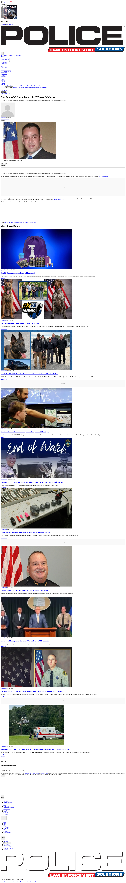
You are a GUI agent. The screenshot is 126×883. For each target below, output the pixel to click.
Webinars (21, 1)
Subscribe (3, 24)
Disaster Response (5, 59)
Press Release (21, 87)
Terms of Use (10, 881)
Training (2, 78)
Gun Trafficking (7, 222)
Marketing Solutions (38, 87)
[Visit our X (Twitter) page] (3, 762)
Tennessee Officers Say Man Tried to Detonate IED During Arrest (25, 532)
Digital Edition (9, 24)
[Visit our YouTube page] (5, 762)
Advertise (3, 87)
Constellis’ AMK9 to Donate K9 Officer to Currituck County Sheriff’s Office (29, 374)
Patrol (2, 64)
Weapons (3, 83)
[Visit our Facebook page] (1, 762)
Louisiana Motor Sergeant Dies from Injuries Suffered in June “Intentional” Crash (32, 482)
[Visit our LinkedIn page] (4, 762)
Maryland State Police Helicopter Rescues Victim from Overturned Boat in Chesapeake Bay (35, 749)
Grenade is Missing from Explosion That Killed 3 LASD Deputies (25, 641)
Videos (17, 1)
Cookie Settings (9, 87)
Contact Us (15, 87)
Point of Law (4, 67)
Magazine (12, 85)
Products (29, 85)
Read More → (4, 278)
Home (2, 93)
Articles (14, 1)
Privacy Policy (4, 881)
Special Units (4, 72)
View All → (3, 756)
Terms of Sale (16, 881)
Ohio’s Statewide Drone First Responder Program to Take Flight (25, 432)
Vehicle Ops (3, 80)
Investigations (4, 62)
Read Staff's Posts (5, 119)
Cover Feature (6, 1)
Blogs (8, 85)
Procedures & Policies (6, 70)
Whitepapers (17, 85)
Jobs (39, 85)
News (10, 1)
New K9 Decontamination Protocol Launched (18, 273)
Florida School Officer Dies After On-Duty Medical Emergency (24, 590)
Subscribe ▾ (3, 4)
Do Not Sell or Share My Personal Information (30, 881)
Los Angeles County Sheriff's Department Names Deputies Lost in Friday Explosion (32, 691)
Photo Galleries (34, 85)
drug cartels (14, 222)
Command (3, 56)
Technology (3, 75)
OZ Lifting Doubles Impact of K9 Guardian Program (20, 323)
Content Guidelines (28, 87)
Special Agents (20, 222)
